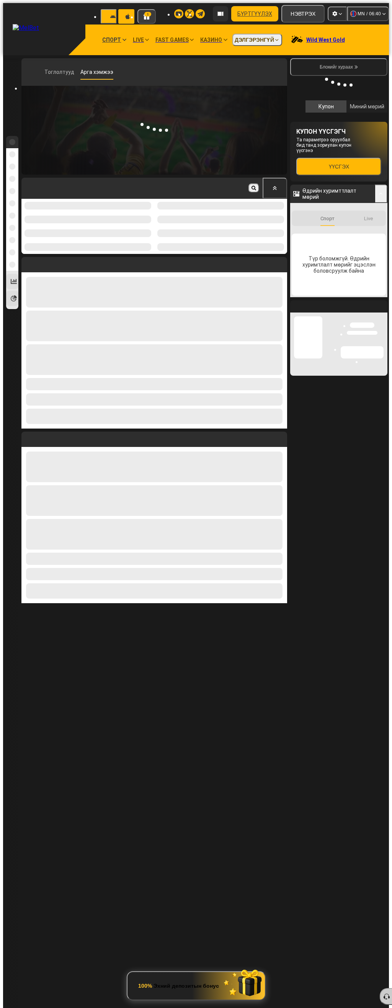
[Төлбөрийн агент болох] (220, 13)
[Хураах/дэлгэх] (381, 194)
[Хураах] (275, 188)
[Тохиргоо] (337, 14)
